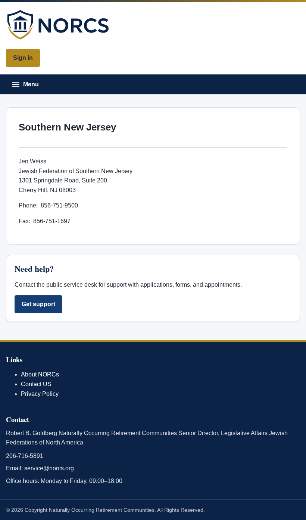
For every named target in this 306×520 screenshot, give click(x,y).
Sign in (23, 58)
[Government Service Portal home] (153, 25)
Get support (38, 304)
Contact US (36, 384)
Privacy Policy (40, 394)
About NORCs (40, 374)
